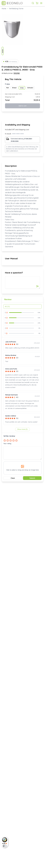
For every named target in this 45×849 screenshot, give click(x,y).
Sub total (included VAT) (13, 94)
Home (4, 8)
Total (7, 100)
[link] (16, 8)
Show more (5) (22, 429)
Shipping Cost (10, 97)
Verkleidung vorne (16, 8)
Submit (32, 478)
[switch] (4, 846)
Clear (13, 478)
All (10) (7, 306)
